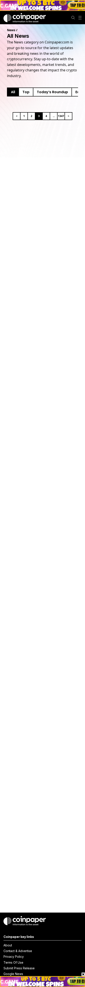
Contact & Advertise (17, 951)
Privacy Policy (13, 956)
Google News (13, 974)
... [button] (54, 116)
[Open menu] (80, 18)
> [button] (68, 116)
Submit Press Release (19, 968)
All (13, 92)
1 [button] (24, 116)
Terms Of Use (13, 962)
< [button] (16, 116)
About (7, 945)
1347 (61, 116)
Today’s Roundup (52, 92)
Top (25, 92)
